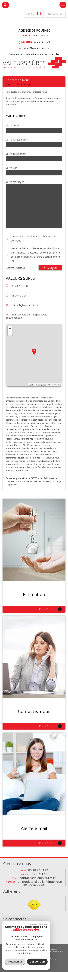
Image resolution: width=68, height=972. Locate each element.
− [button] (10, 333)
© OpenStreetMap (54, 384)
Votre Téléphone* (16, 154)
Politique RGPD (58, 952)
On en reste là (35, 924)
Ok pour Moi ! (37, 961)
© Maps (41, 384)
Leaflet (31, 384)
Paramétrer (15, 961)
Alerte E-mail (55, 14)
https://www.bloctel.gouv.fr (42, 460)
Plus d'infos (50, 609)
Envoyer (50, 267)
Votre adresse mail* (17, 139)
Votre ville (11, 168)
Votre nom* (12, 125)
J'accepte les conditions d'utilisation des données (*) (33, 238)
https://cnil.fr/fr (37, 438)
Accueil (9, 84)
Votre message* (15, 182)
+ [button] (10, 328)
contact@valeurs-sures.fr (35, 47)
